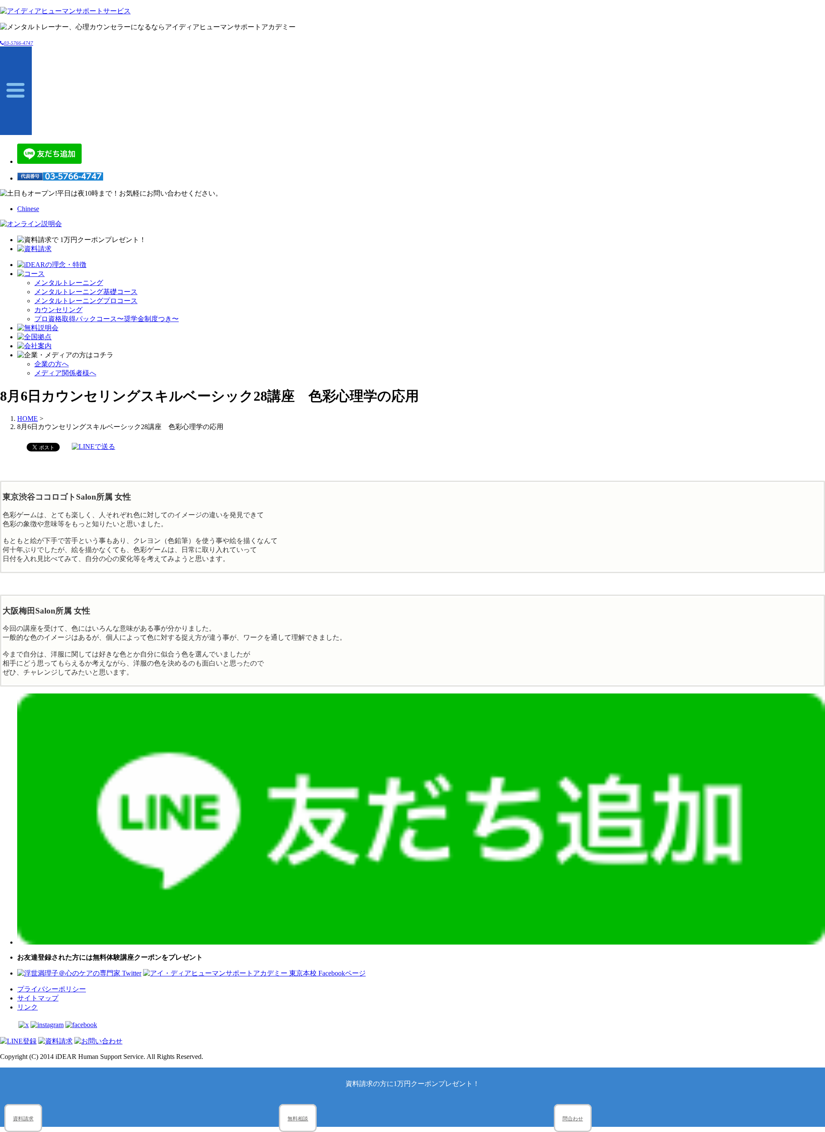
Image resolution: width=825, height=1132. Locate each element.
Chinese (28, 208)
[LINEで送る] (93, 446)
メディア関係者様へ (65, 373)
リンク (27, 1007)
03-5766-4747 (18, 43)
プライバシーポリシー (51, 989)
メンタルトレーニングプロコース (86, 300)
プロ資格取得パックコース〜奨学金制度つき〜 (106, 318)
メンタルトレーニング (68, 282)
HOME (27, 418)
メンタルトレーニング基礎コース (86, 291)
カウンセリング (58, 309)
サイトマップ (37, 998)
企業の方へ (51, 364)
